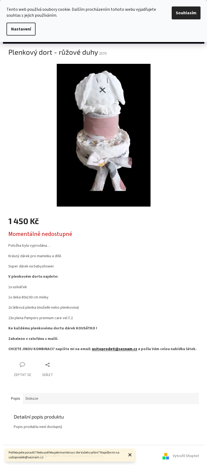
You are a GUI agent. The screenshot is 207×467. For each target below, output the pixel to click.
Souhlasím (186, 13)
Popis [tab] (15, 398)
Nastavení (21, 29)
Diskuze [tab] (32, 398)
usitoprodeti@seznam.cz (114, 349)
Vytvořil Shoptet (186, 456)
